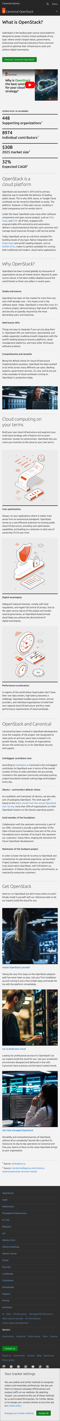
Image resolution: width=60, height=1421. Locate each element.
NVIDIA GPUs (8, 246)
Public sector (34, 1336)
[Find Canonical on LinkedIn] (19, 1367)
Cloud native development (15, 1323)
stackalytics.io (22, 765)
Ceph (4, 220)
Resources (49, 1355)
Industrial (20, 1336)
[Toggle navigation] (56, 11)
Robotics (6, 1226)
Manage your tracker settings (19, 1413)
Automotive (8, 1336)
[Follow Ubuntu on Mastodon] (4, 1367)
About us (6, 1355)
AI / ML (6, 1220)
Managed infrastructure (14, 1213)
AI (3, 1314)
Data (8, 1314)
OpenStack (8, 1193)
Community (19, 1355)
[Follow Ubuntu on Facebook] (11, 1367)
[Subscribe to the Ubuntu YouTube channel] (33, 1367)
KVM (51, 217)
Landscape (7, 1273)
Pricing (5, 1300)
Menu (55, 4)
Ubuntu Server (9, 1253)
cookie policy (15, 1405)
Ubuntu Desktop (10, 1246)
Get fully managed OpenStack (17, 1130)
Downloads (8, 1287)
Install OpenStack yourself (16, 967)
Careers (31, 1355)
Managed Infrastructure (41, 1314)
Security (6, 1267)
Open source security (12, 1318)
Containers (7, 1280)
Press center (8, 1360)
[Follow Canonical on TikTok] (41, 1367)
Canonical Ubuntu (11, 3)
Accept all (43, 1413)
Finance (53, 1336)
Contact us (10, 1348)
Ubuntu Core (8, 1240)
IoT (4, 1233)
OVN (15, 220)
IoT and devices (33, 1318)
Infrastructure (20, 1314)
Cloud (5, 1260)
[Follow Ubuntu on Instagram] (26, 1367)
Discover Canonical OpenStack (19, 59)
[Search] (47, 4)
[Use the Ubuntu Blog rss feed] (48, 1367)
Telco (45, 1336)
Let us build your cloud (14, 1049)
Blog (39, 1355)
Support (6, 1294)
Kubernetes (8, 243)
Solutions (7, 1307)
